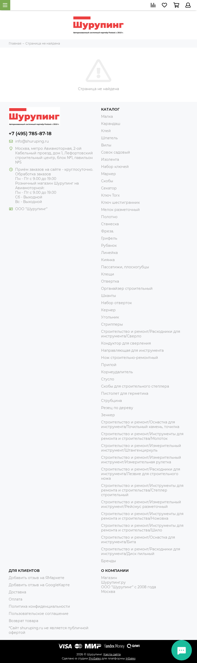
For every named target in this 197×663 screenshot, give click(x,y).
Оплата (15, 599)
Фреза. (107, 231)
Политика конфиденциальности (39, 606)
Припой (108, 364)
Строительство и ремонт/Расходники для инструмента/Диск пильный (140, 551)
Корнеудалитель (117, 372)
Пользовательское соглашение (38, 613)
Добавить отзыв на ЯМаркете (36, 577)
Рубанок (109, 245)
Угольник (110, 317)
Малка (107, 116)
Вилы (106, 145)
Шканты (108, 295)
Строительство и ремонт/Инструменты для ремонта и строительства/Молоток (142, 436)
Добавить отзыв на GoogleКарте (39, 585)
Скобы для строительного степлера (135, 386)
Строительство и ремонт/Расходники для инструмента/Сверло (140, 333)
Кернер (108, 310)
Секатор (109, 188)
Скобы (107, 181)
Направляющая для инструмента (132, 350)
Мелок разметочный (120, 209)
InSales (130, 658)
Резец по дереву (117, 407)
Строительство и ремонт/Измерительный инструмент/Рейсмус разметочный (141, 504)
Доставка (17, 592)
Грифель (109, 238)
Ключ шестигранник (120, 202)
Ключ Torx (110, 195)
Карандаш (110, 123)
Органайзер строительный (127, 288)
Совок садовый (115, 152)
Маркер (108, 174)
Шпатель (109, 138)
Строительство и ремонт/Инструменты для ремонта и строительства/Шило (142, 527)
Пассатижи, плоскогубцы (125, 267)
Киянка (108, 260)
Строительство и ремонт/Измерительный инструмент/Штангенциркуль (141, 448)
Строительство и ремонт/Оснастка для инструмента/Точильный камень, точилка (140, 424)
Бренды (108, 561)
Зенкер (108, 415)
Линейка (109, 252)
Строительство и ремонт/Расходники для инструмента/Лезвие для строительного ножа (140, 474)
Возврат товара (23, 620)
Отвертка (110, 281)
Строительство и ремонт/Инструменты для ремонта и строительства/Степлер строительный (142, 490)
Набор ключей (115, 166)
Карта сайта (112, 654)
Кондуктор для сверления (126, 343)
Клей (106, 131)
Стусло (107, 379)
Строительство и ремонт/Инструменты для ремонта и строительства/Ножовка (142, 516)
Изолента (110, 159)
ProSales (95, 658)
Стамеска (110, 224)
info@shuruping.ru (32, 141)
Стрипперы (112, 324)
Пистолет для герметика (124, 393)
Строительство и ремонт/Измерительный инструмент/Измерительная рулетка (141, 459)
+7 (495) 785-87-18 (30, 133)
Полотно (109, 217)
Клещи (107, 274)
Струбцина (111, 400)
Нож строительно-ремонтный (129, 357)
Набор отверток (116, 303)
